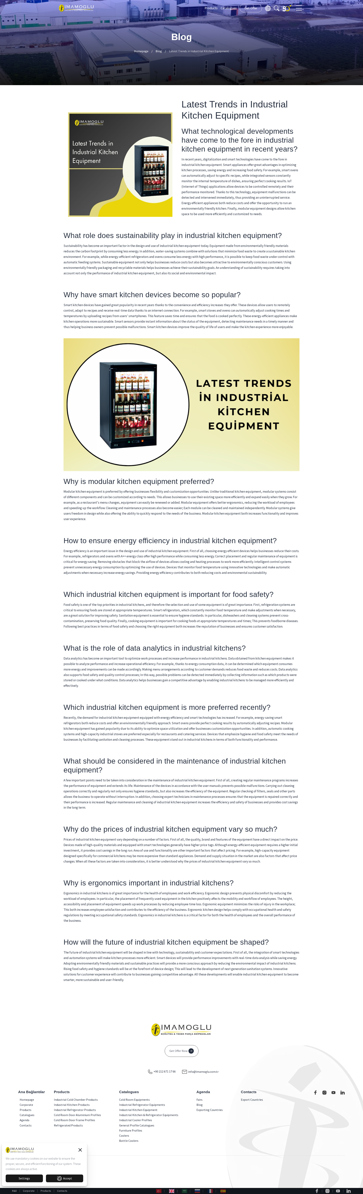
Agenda (21, 1120)
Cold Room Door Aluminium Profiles (77, 1115)
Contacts (62, 1190)
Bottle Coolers (128, 1141)
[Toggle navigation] (299, 8)
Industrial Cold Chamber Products (76, 1099)
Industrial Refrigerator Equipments (142, 1105)
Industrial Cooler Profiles (135, 1120)
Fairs (199, 1099)
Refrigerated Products (68, 1125)
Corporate (29, 1190)
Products (211, 8)
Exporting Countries (209, 1110)
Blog (159, 51)
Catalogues (229, 8)
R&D (14, 1190)
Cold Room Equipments (134, 1099)
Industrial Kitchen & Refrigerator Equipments (148, 1115)
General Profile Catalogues (136, 1125)
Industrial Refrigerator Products (75, 1110)
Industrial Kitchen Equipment (138, 1110)
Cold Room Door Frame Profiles (74, 1120)
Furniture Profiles (130, 1130)
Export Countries (252, 1099)
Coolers (124, 1135)
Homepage (141, 51)
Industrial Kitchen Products (72, 1105)
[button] (80, 1150)
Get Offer (250, 8)
